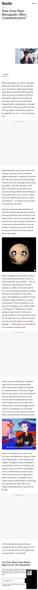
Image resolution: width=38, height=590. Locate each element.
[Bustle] (7, 3)
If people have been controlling (21, 462)
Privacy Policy (7, 585)
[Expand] (28, 571)
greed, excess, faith (25, 321)
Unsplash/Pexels (37, 56)
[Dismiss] (34, 571)
